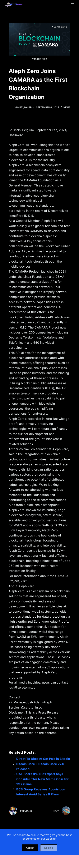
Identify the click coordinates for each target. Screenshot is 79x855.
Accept (30, 847)
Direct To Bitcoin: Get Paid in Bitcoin (43, 759)
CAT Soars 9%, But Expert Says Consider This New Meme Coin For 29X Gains (42, 779)
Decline (48, 847)
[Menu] (72, 5)
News (66, 107)
